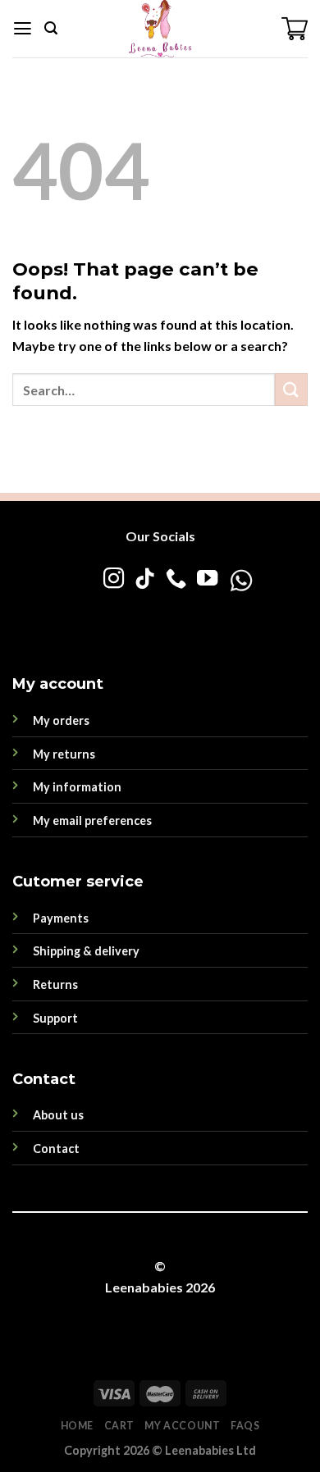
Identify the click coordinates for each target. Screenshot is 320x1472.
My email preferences (92, 820)
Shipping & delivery (86, 951)
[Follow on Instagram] (113, 579)
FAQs (245, 1426)
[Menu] (22, 28)
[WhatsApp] (188, 613)
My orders (61, 720)
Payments (61, 918)
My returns (64, 754)
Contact (56, 1148)
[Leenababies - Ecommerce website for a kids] (160, 28)
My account (182, 1426)
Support (55, 1018)
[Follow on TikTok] (144, 579)
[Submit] (291, 389)
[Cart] (294, 28)
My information (77, 787)
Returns (55, 984)
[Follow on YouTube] (206, 579)
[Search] (50, 28)
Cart (119, 1426)
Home (77, 1426)
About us (58, 1115)
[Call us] (175, 579)
